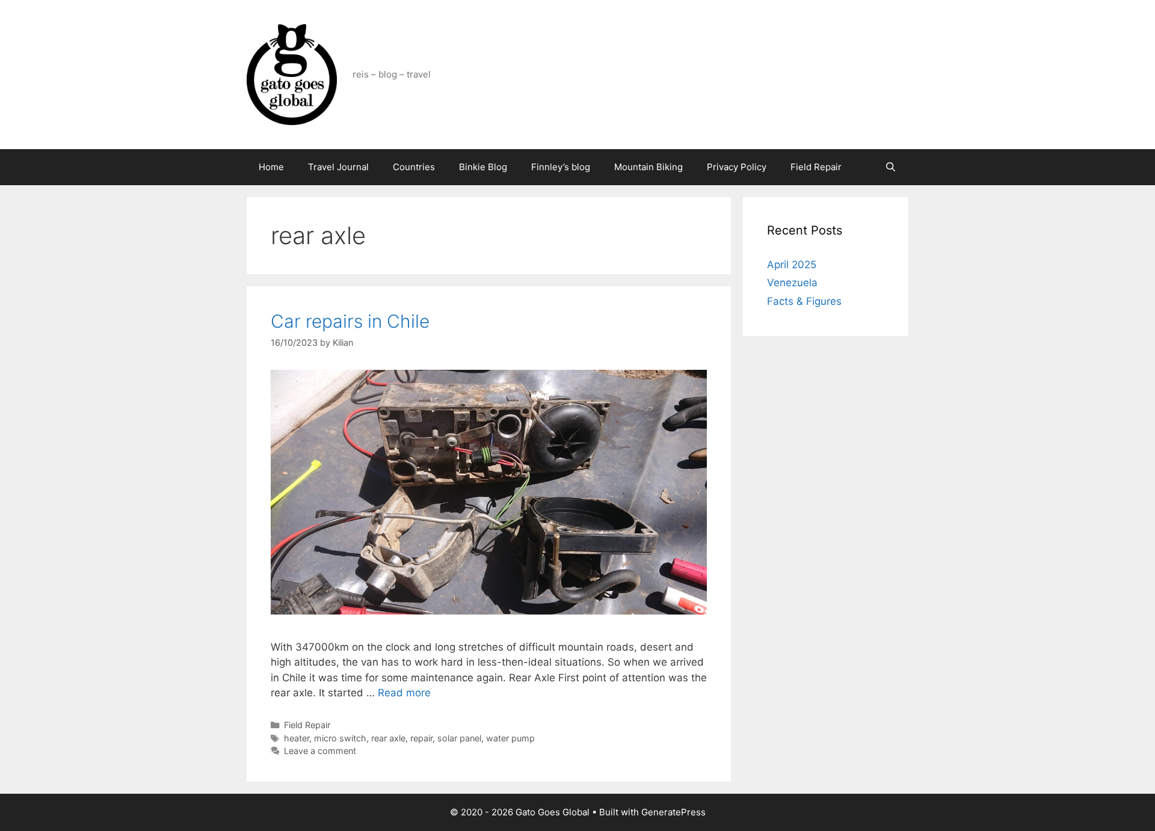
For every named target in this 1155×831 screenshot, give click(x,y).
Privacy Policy (736, 167)
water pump (510, 738)
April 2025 (791, 265)
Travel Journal (338, 167)
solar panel (459, 738)
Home (271, 167)
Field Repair (816, 167)
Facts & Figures (804, 301)
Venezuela (792, 283)
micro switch (340, 738)
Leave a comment (320, 751)
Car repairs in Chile (350, 321)
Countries (414, 167)
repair (421, 738)
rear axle (388, 738)
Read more (404, 693)
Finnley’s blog (560, 167)
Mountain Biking (648, 167)
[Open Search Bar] (890, 167)
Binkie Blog (483, 167)
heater (296, 738)
